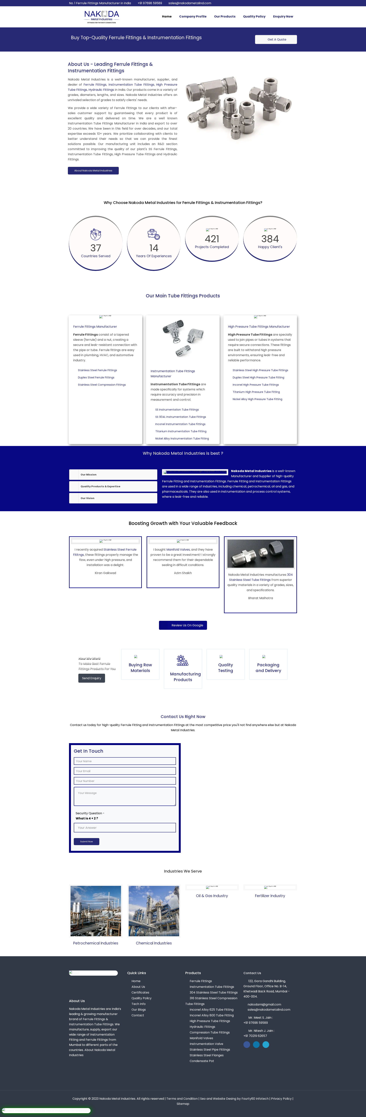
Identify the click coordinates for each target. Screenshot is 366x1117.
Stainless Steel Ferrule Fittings (98, 370)
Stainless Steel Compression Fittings (102, 385)
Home (136, 981)
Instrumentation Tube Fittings (131, 84)
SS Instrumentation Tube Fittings (177, 410)
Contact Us (252, 973)
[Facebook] (280, 3)
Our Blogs (139, 1009)
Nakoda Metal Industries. (117, 1098)
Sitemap (183, 1104)
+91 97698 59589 (150, 3)
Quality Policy (142, 998)
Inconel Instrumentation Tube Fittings (181, 424)
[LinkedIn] (290, 3)
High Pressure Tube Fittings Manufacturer (259, 326)
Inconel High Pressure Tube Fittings (256, 385)
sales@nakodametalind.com (190, 3)
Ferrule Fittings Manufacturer (95, 326)
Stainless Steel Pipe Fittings (210, 1049)
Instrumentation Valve (206, 1044)
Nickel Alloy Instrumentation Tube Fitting (182, 438)
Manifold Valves (178, 549)
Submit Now (86, 841)
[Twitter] (285, 3)
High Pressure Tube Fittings (210, 1021)
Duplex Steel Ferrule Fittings (97, 377)
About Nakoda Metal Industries (93, 170)
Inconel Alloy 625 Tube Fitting (212, 1009)
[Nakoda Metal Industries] (101, 16)
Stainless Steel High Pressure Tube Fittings (261, 370)
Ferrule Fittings (95, 84)
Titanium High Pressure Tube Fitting (257, 392)
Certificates (140, 992)
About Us (138, 987)
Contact (138, 1015)
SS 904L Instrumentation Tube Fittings (181, 417)
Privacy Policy (281, 1098)
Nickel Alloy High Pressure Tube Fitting (258, 399)
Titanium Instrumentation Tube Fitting (181, 431)
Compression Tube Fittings (210, 1032)
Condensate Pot (202, 1061)
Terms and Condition (182, 1098)
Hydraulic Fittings (101, 90)
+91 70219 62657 (255, 1036)
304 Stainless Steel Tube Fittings (214, 992)
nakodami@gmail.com (264, 1004)
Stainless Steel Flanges (207, 1055)
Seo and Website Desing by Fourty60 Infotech (234, 1098)
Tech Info (139, 1004)
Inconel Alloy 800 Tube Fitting (212, 1015)
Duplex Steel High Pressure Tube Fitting (259, 377)
